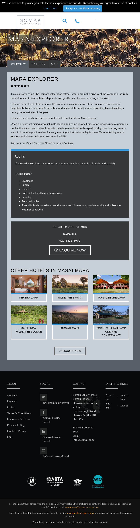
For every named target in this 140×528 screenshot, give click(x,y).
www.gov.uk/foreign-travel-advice (82, 507)
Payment (12, 401)
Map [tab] (54, 64)
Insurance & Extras (18, 419)
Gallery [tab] (39, 64)
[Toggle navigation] (92, 21)
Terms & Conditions (19, 413)
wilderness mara (70, 297)
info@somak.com (83, 439)
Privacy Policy (16, 425)
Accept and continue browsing (82, 8)
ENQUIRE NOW (72, 250)
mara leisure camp (111, 297)
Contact (12, 395)
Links (10, 407)
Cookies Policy (16, 431)
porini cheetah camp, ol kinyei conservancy (111, 332)
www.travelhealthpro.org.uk (80, 513)
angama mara (70, 328)
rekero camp (28, 297)
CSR (10, 437)
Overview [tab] (18, 64)
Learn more (50, 8)
